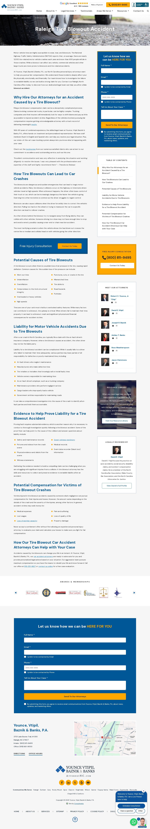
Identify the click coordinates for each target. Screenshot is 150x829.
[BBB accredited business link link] (140, 5)
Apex (65, 790)
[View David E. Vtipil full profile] (117, 447)
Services (45, 811)
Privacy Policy (77, 811)
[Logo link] (12, 7)
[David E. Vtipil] (105, 309)
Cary (49, 790)
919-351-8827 (30, 566)
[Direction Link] (101, 738)
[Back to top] (75, 818)
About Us (30, 811)
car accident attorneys (43, 556)
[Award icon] (32, 592)
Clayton (71, 790)
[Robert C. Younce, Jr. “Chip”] (104, 295)
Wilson (87, 790)
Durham (43, 790)
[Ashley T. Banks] (105, 334)
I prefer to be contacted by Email (117, 87)
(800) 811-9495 (26, 743)
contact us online (45, 566)
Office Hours (35, 753)
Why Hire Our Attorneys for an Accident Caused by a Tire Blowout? (115, 170)
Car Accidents (26, 18)
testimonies (31, 149)
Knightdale (79, 790)
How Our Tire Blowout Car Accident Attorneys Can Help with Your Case (114, 226)
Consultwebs (79, 804)
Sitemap (60, 811)
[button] (16, 593)
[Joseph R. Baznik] (105, 322)
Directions (19, 753)
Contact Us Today (69, 246)
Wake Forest (114, 790)
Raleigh (36, 790)
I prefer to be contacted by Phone (117, 102)
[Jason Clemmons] (105, 359)
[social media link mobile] (62, 782)
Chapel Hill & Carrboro (75, 794)
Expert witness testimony (64, 440)
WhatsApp (133, 822)
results (34, 124)
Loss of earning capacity (27, 521)
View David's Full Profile (117, 486)
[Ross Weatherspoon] (105, 346)
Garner (93, 790)
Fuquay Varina (103, 790)
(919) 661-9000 (25, 746)
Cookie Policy (97, 811)
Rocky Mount (57, 790)
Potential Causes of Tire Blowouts (116, 189)
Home (15, 18)
